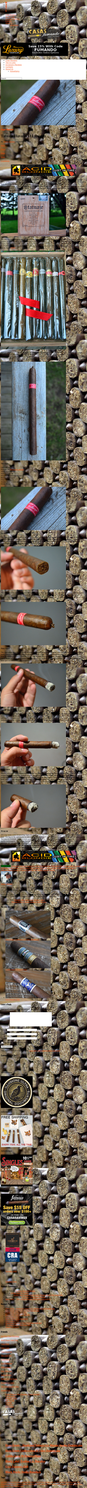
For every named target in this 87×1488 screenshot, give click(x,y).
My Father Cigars (17, 868)
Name (4, 1030)
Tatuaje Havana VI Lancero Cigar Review (22, 870)
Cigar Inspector (6, 1352)
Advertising (14, 25)
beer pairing (17, 1482)
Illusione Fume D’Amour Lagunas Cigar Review (29, 902)
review (3, 1486)
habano (76, 1484)
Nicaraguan (11, 1482)
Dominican (63, 1482)
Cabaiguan (14, 866)
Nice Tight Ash (6, 1371)
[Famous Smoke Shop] (17, 1225)
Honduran (35, 1484)
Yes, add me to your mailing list (14, 1043)
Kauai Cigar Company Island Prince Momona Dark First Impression (38, 1295)
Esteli (13, 1484)
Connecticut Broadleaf (22, 1484)
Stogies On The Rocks (9, 1379)
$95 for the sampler (17, 470)
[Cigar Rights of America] (12, 1261)
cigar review (35, 866)
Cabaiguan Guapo (24, 866)
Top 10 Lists (9, 17)
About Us (8, 23)
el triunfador (44, 866)
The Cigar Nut (6, 1356)
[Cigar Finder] (12, 1246)
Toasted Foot (5, 1390)
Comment (5, 1026)
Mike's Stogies (6, 1367)
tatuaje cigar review (45, 868)
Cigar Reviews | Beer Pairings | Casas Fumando (22, 1394)
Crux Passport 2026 (12, 1000)
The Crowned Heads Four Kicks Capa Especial (34, 1299)
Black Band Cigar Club (9, 1340)
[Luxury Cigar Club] (34, 56)
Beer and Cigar (40, 1482)
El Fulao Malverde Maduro (25, 1291)
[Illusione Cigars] (17, 1107)
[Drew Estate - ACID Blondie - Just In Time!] (43, 176)
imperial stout (65, 1484)
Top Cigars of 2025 (12, 1321)
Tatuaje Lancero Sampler (46, 870)
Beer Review (31, 1482)
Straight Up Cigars (7, 1383)
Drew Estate (41, 1484)
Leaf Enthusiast (6, 1363)
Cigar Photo (5, 1360)
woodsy (71, 1484)
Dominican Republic (6, 1484)
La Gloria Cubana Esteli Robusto (33, 1297)
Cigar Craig (5, 1348)
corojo (6, 1486)
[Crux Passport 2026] (28, 997)
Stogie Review (6, 1375)
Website (4, 1038)
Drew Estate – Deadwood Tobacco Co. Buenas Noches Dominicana (29, 1309)
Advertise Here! (11, 1271)
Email (3, 1034)
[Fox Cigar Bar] (17, 1146)
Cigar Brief (5, 1344)
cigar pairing (24, 1482)
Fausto (67, 866)
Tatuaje (47, 1484)
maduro (59, 1484)
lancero (8, 868)
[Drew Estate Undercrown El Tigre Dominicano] (28, 937)
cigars (10, 1486)
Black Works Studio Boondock (16, 1319)
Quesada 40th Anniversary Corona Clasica (29, 900)
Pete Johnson (52, 1484)
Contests (8, 21)
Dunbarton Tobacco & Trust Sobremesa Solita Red (23, 1323)
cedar (51, 1482)
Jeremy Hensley (9, 142)
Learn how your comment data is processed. (44, 1051)
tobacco (80, 1484)
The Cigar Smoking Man (10, 1387)
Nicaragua (47, 1482)
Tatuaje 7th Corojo (12, 1327)
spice (58, 1482)
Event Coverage (11, 1398)
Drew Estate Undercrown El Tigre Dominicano (22, 939)
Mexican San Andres (18, 1486)
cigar (54, 1482)
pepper (30, 1484)
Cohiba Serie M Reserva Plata (16, 970)
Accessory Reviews (12, 19)
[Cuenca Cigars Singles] (17, 1186)
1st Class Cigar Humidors (10, 1336)
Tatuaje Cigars (57, 868)
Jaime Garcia (74, 866)
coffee (78, 1482)
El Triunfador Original (57, 866)
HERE (13, 248)
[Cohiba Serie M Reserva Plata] (28, 967)
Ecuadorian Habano (71, 1482)
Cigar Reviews (10, 15)
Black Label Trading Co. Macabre (17, 1315)
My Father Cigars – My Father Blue (18, 1325)
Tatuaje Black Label (31, 868)
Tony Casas (9, 1299)
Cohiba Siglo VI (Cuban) (20, 1293)
